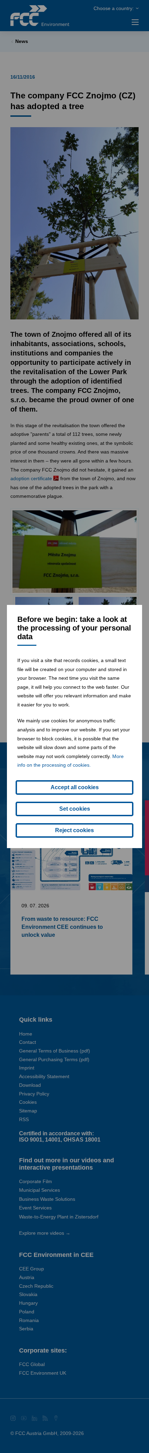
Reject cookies (74, 830)
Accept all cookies (75, 787)
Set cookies (74, 809)
